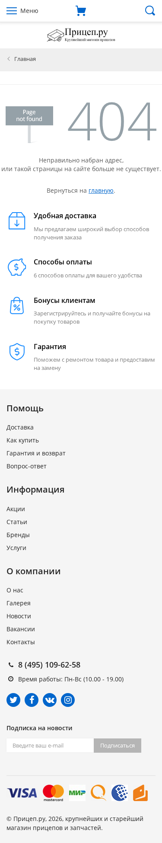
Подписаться (117, 745)
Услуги (16, 548)
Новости (18, 616)
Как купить (22, 440)
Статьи (16, 522)
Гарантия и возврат (36, 453)
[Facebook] (31, 700)
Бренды (18, 535)
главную (101, 190)
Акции (15, 509)
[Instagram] (68, 700)
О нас (14, 590)
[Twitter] (13, 700)
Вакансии (20, 629)
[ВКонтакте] (50, 700)
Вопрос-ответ (26, 466)
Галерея (18, 603)
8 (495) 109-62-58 (49, 664)
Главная (25, 59)
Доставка (20, 427)
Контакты (20, 642)
